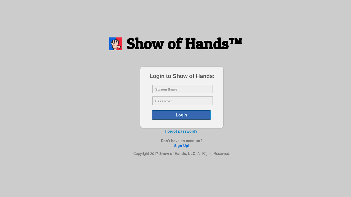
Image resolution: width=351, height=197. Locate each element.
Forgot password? (181, 131)
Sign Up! (181, 145)
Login (181, 115)
